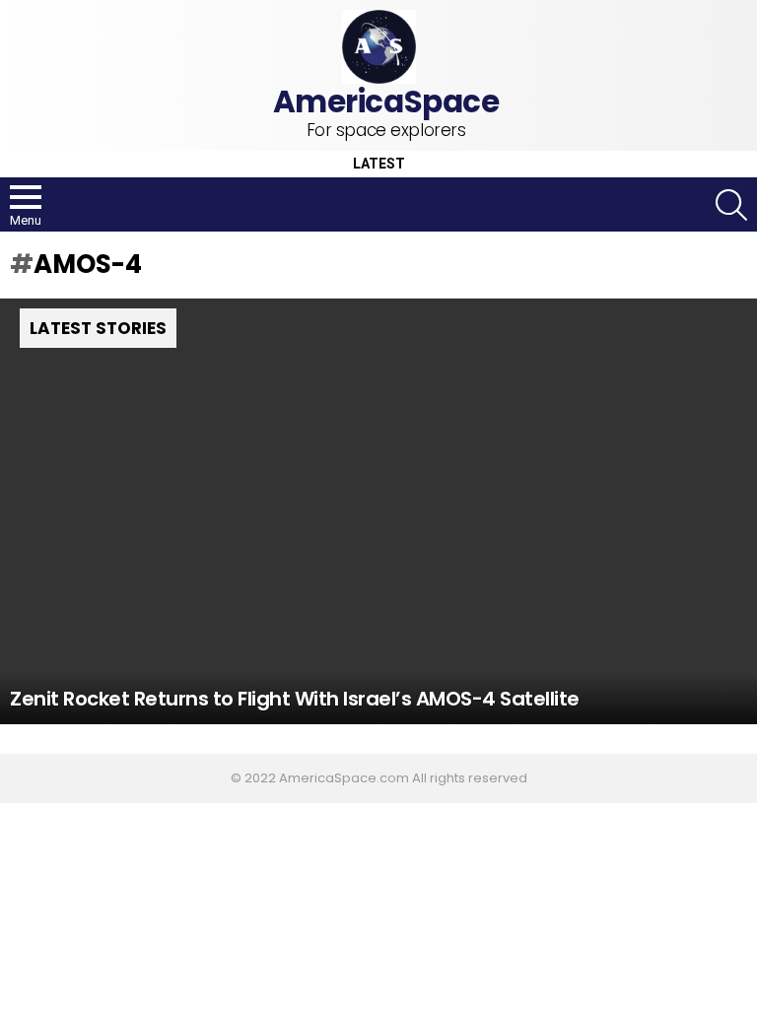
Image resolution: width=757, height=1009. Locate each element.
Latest (379, 164)
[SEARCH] (731, 205)
